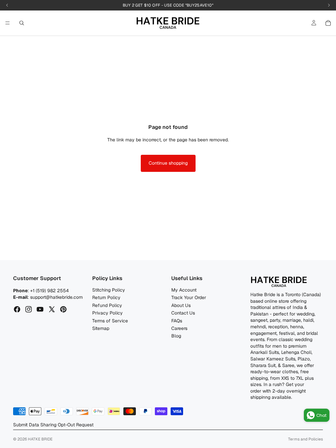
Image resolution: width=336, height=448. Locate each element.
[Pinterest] (63, 309)
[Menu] (7, 23)
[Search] (21, 23)
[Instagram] (28, 309)
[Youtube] (40, 309)
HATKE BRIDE (40, 439)
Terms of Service (110, 321)
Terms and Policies (305, 439)
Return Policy (106, 297)
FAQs (176, 321)
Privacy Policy (107, 313)
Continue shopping (168, 163)
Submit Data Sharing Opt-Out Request (53, 425)
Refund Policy (107, 305)
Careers (179, 328)
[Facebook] (17, 309)
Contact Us (183, 313)
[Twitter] (52, 309)
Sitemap (100, 328)
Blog (176, 336)
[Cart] (328, 23)
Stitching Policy (108, 290)
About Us (181, 305)
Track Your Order (188, 297)
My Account (184, 290)
